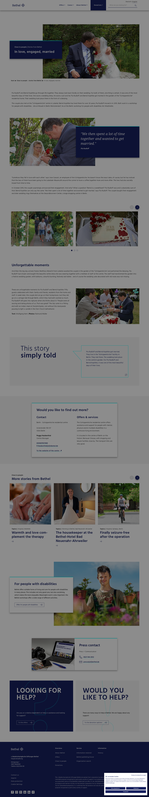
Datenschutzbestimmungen (138, 775)
